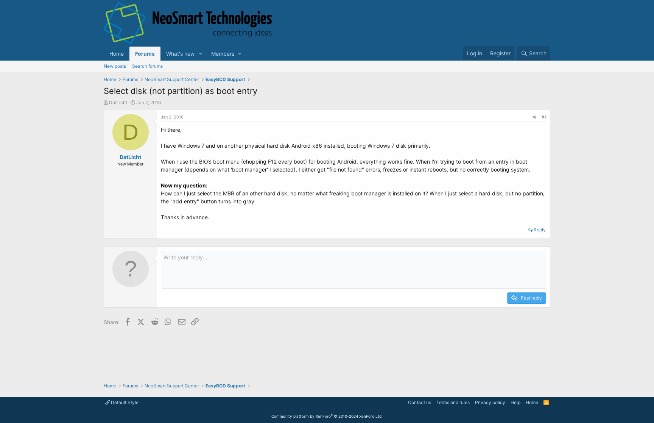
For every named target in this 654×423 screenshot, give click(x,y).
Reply (540, 230)
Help (515, 402)
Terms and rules (453, 402)
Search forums (147, 66)
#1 (544, 117)
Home (116, 53)
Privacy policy (490, 402)
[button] (200, 54)
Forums (145, 53)
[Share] (534, 117)
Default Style (124, 402)
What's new (180, 53)
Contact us (419, 402)
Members (222, 53)
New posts (115, 66)
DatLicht (118, 102)
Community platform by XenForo (327, 416)
